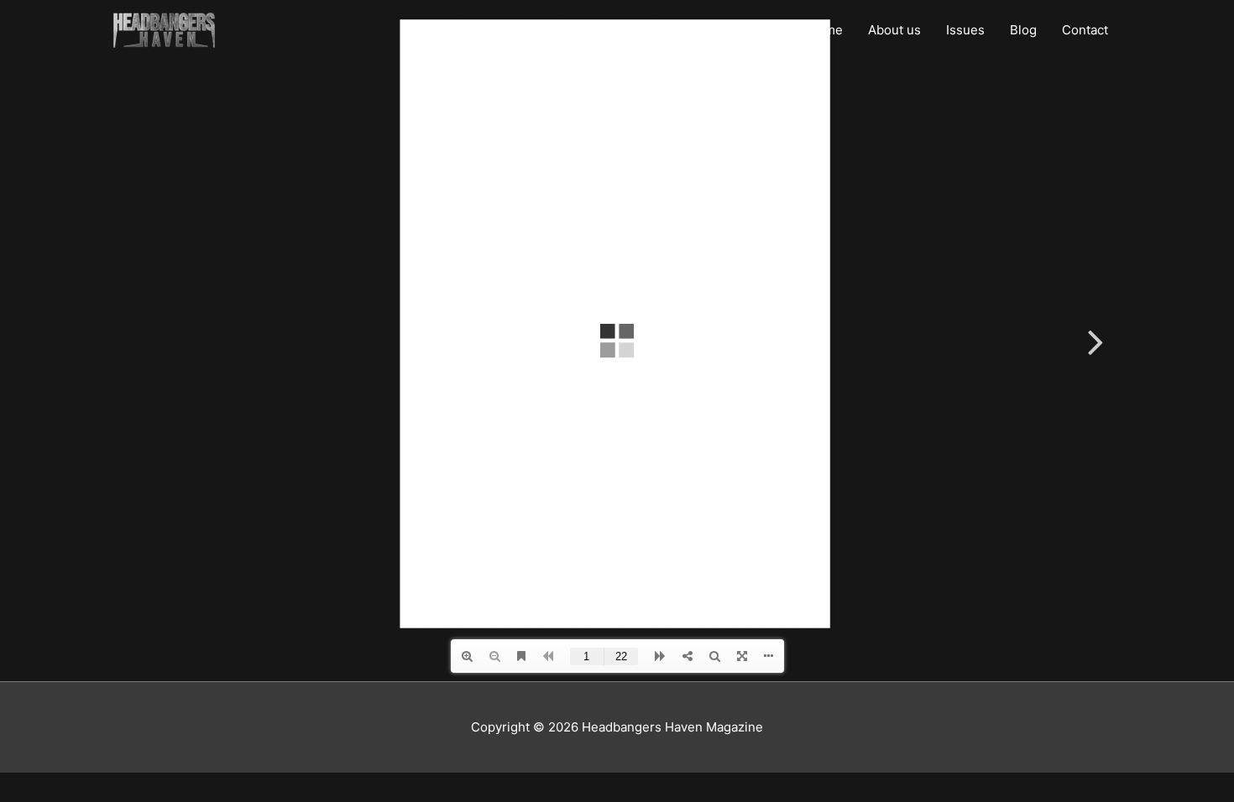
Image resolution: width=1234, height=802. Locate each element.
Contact (1085, 30)
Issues (965, 30)
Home (825, 30)
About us (894, 30)
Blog (1023, 30)
